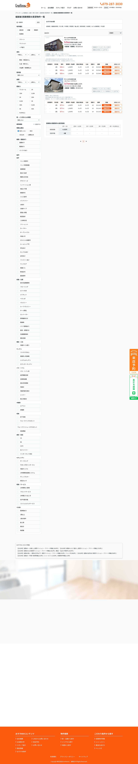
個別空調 (22, 338)
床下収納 (22, 417)
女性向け (22, 256)
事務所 (36, 30)
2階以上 (22, 514)
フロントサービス (25, 492)
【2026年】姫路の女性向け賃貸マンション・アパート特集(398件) (96, 553)
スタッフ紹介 (60, 7)
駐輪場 (22, 322)
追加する (117, 67)
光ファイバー (24, 450)
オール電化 (23, 310)
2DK (32, 97)
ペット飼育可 (24, 161)
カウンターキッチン (26, 364)
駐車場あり (23, 511)
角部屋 (22, 530)
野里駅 (72, 26)
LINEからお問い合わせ (40, 739)
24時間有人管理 (25, 488)
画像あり (22, 142)
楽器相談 (22, 169)
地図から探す (66, 745)
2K (20, 97)
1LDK (33, 93)
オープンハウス (24, 232)
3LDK (33, 105)
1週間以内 (31, 135)
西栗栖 (72, 46)
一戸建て (22, 47)
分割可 (22, 205)
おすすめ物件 (21, 751)
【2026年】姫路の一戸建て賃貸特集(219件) (30, 556)
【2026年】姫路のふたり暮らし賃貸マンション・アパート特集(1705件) (80, 548)
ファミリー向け (24, 260)
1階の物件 (23, 518)
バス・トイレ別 (24, 371)
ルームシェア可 (24, 244)
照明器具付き (24, 318)
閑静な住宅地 (24, 177)
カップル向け (24, 252)
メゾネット (23, 295)
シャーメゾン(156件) (50, 556)
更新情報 (20, 748)
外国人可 (22, 236)
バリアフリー (24, 201)
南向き (22, 526)
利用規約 (53, 756)
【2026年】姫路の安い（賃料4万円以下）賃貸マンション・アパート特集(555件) (41, 553)
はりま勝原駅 (95, 26)
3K (32, 101)
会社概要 (51, 7)
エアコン (22, 406)
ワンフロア (23, 264)
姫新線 (67, 46)
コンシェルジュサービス (27, 503)
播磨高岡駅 (54, 26)
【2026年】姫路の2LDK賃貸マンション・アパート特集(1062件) (36, 551)
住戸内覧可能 (24, 500)
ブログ (69, 7)
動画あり (22, 146)
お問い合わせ (77, 7)
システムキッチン (25, 360)
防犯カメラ (23, 481)
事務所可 (22, 193)
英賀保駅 (82, 26)
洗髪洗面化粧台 (24, 391)
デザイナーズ (24, 181)
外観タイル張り (24, 345)
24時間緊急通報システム (27, 473)
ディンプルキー (24, 477)
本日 (31, 131)
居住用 (21, 30)
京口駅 (61, 26)
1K (32, 89)
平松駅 (103, 26)
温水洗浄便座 (24, 383)
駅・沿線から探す (68, 739)
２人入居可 (23, 197)
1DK (20, 93)
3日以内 (21, 135)
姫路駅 (48, 26)
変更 (38, 22)
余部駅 (88, 26)
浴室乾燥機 (23, 379)
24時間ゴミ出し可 (25, 496)
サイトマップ (83, 756)
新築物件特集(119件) (64, 556)
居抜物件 (22, 276)
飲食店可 (22, 272)
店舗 (28, 30)
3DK (20, 105)
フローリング (24, 287)
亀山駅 (77, 26)
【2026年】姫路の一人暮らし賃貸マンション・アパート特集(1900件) (37, 548)
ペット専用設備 (24, 165)
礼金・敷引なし (24, 64)
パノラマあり (23, 150)
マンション (22, 43)
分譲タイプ (23, 208)
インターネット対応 (26, 454)
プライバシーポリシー (67, 756)
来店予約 (74, 633)
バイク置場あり (24, 326)
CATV (21, 446)
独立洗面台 (23, 399)
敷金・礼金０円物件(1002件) (64, 551)
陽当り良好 (23, 173)
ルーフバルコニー (25, 306)
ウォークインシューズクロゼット (27, 427)
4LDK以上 (22, 113)
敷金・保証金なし (24, 60)
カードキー (23, 228)
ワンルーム (22, 89)
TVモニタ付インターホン (27, 465)
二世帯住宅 (23, 220)
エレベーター (24, 314)
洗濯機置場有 (24, 334)
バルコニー (23, 302)
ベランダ (22, 299)
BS (21, 442)
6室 (65, 133)
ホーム (43, 7)
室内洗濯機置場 (24, 283)
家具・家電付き (24, 330)
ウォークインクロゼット (27, 421)
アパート (22, 39)
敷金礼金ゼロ (100, 745)
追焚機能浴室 (24, 375)
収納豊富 (22, 431)
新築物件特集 (100, 739)
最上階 (22, 522)
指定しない (22, 131)
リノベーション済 (25, 185)
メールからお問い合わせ (101, 633)
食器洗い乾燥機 (24, 356)
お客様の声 (21, 742)
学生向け (22, 248)
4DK (32, 109)
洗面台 (22, 387)
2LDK (21, 101)
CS (21, 438)
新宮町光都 (73, 37)
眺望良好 (22, 216)
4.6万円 (65, 129)
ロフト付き (23, 291)
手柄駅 (66, 26)
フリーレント (24, 224)
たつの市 (68, 37)
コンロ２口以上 (24, 352)
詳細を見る (107, 67)
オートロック (24, 461)
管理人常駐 (23, 212)
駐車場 (21, 34)
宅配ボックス (24, 469)
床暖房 (22, 410)
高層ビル (22, 268)
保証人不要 (23, 189)
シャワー (22, 395)
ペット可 (99, 748)
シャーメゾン (100, 742)
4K (20, 109)
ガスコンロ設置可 (25, 240)
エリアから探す (67, 742)
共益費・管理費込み (25, 68)
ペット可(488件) (71, 553)
